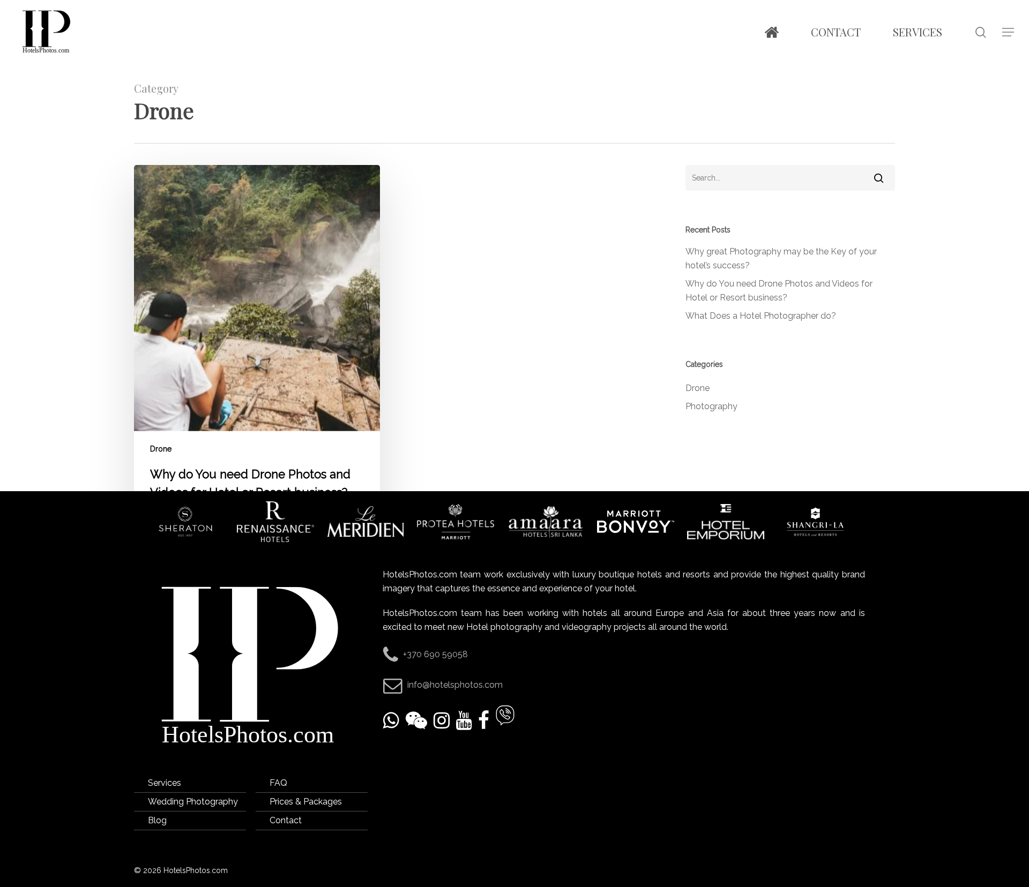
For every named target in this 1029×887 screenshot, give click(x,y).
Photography (711, 406)
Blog (157, 820)
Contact (286, 820)
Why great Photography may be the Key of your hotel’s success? (781, 258)
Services (164, 783)
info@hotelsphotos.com (455, 685)
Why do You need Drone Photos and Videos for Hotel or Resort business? (779, 291)
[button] (1008, 32)
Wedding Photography (193, 801)
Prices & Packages (306, 801)
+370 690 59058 (435, 654)
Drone (161, 449)
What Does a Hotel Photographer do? (760, 316)
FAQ (278, 783)
